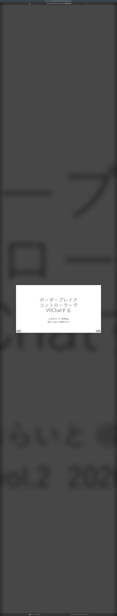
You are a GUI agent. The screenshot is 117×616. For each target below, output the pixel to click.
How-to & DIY (75, 614)
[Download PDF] (87, 614)
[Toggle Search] (87, 3)
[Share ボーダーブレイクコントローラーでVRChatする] (82, 614)
